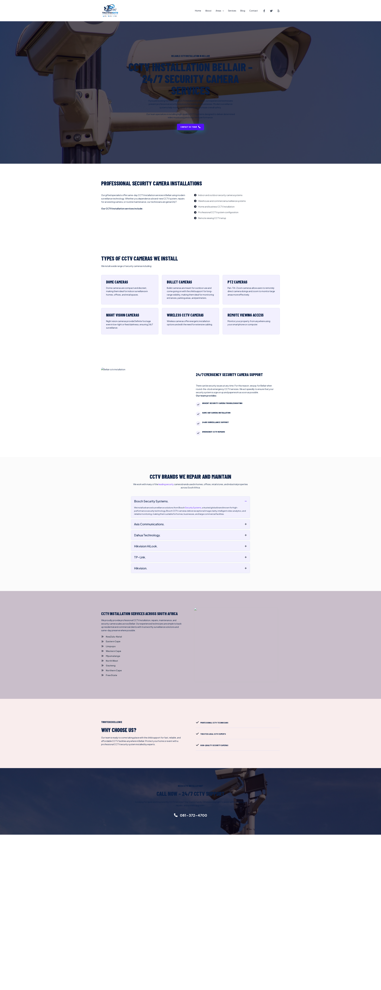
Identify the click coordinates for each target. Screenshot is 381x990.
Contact (253, 10)
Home (198, 10)
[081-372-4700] (190, 815)
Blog (242, 10)
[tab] (190, 507)
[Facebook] (264, 11)
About (208, 10)
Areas (218, 10)
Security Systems (193, 507)
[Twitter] (271, 11)
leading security (166, 484)
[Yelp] (278, 11)
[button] (222, 10)
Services (232, 10)
